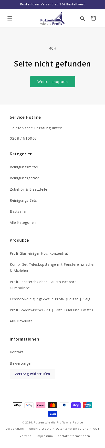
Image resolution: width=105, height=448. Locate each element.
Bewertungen (21, 363)
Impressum (44, 436)
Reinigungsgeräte (25, 178)
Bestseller (18, 211)
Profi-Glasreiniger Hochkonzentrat (39, 253)
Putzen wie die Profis (49, 422)
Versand (26, 436)
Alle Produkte (21, 321)
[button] (9, 18)
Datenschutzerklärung (72, 428)
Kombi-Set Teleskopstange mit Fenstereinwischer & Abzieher (52, 267)
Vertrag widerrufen (32, 373)
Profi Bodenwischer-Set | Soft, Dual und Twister (51, 310)
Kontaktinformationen (74, 436)
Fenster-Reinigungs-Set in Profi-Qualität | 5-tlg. (50, 299)
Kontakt (16, 352)
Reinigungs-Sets (23, 200)
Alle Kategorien (23, 222)
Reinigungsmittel (24, 167)
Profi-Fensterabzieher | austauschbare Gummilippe (43, 284)
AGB (96, 428)
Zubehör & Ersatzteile (28, 189)
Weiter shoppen (52, 81)
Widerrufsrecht (40, 428)
